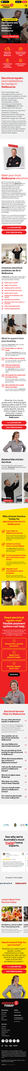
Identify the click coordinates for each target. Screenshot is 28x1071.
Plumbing (3, 1026)
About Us (3, 1014)
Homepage (4, 1012)
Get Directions (17, 1021)
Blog (2, 1018)
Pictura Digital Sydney (10, 1064)
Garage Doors (4, 1032)
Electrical (3, 1028)
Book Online (4, 1019)
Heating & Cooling (5, 1030)
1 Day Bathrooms (5, 1035)
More (20, 866)
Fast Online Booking (14, 232)
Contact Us (4, 1016)
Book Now (14, 674)
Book (24, 2)
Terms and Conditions (9, 1061)
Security (3, 1033)
